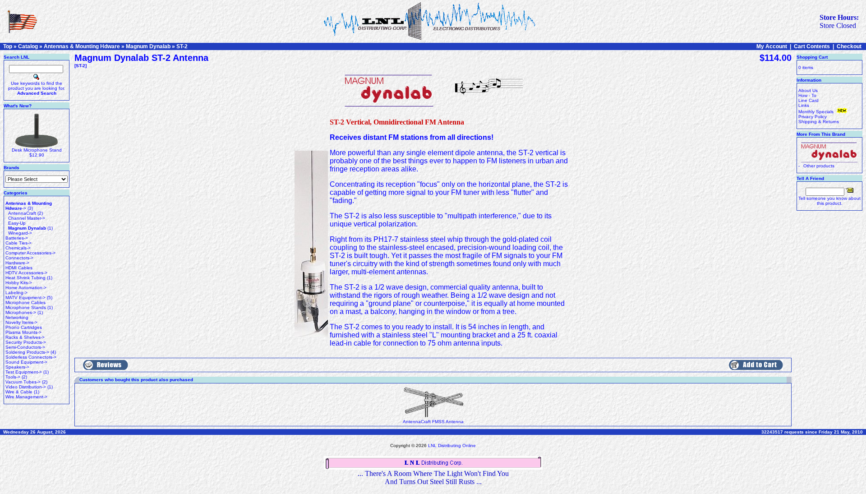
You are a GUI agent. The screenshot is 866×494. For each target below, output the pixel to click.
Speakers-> (17, 367)
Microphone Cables (25, 302)
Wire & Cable (18, 391)
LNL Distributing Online (452, 445)
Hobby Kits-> (18, 282)
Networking (16, 317)
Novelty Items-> (21, 322)
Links (803, 105)
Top (7, 46)
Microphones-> (20, 312)
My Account (771, 46)
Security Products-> (25, 342)
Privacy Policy (812, 116)
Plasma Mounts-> (23, 332)
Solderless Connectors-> (30, 357)
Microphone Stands (25, 307)
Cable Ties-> (18, 242)
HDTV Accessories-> (26, 272)
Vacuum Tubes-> (23, 381)
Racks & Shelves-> (25, 337)
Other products (818, 165)
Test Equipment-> (23, 371)
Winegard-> (20, 233)
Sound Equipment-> (26, 362)
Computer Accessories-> (30, 252)
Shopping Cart (812, 57)
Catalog (28, 46)
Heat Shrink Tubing (25, 277)
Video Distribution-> (25, 386)
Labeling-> (16, 292)
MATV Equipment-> (25, 297)
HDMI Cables (18, 267)
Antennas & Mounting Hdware (82, 46)
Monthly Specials (816, 111)
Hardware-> (17, 262)
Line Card (808, 100)
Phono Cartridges (23, 327)
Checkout (849, 46)
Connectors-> (19, 257)
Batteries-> (16, 237)
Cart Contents (812, 46)
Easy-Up (17, 223)
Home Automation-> (25, 287)
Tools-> (12, 376)
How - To (807, 95)
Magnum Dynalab (148, 46)
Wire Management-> (26, 396)
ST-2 (182, 46)
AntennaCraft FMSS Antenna (433, 421)
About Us (808, 90)
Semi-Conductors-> (25, 347)
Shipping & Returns (818, 121)
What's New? (18, 105)
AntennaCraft (22, 213)
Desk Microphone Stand (37, 150)
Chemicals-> (18, 247)
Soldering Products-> (27, 352)
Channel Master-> (26, 218)
